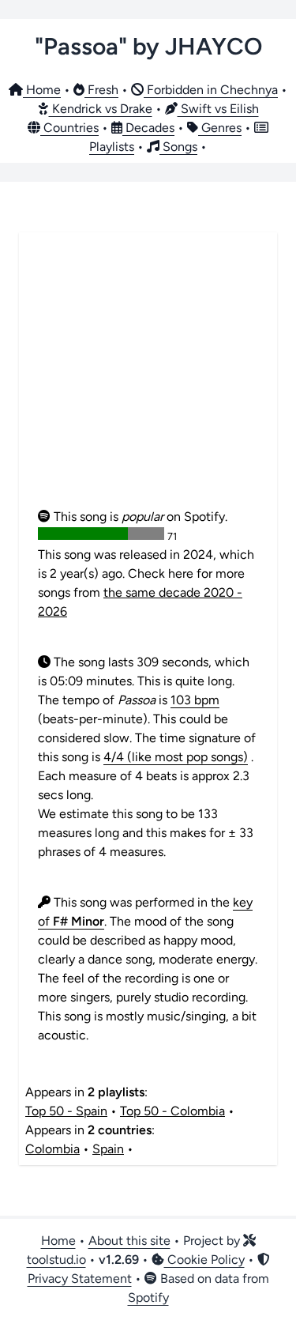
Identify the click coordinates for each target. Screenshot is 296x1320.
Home (42, 89)
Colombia (52, 1148)
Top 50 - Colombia (172, 1110)
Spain (108, 1148)
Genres (220, 127)
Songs (178, 146)
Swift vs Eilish (218, 108)
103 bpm (194, 699)
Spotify (148, 1297)
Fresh (101, 89)
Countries (69, 127)
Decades (148, 127)
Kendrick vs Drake (100, 108)
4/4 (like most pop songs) (175, 756)
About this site (129, 1240)
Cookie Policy (204, 1259)
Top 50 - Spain (66, 1110)
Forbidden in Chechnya (211, 89)
